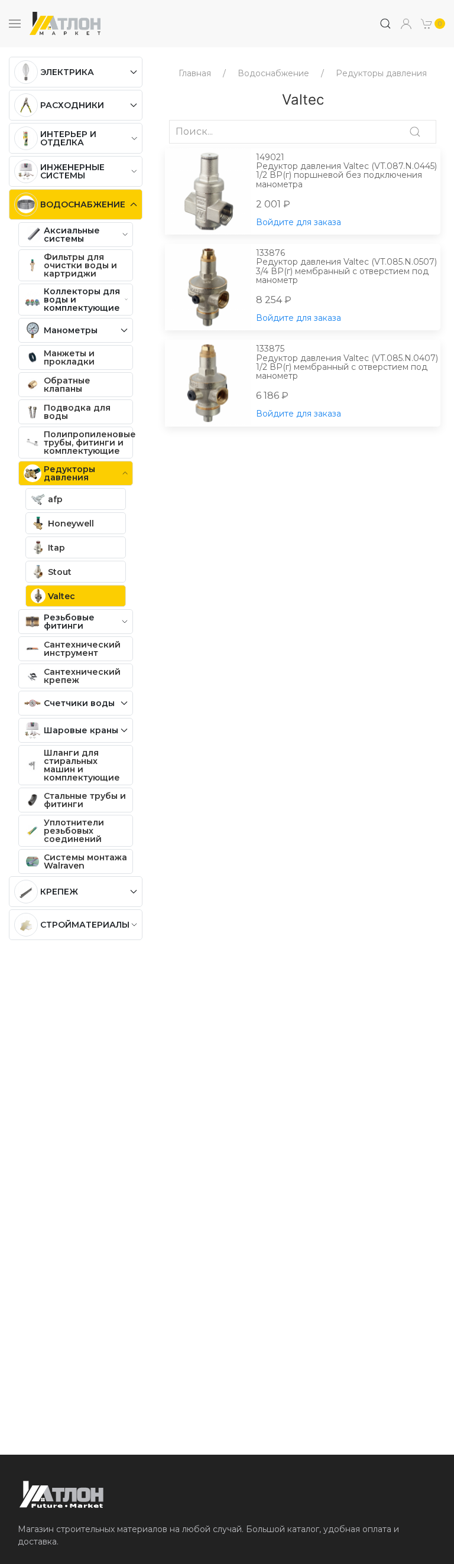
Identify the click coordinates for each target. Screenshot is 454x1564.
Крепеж (59, 891)
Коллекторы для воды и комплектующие (82, 299)
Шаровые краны (81, 730)
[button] (433, 23)
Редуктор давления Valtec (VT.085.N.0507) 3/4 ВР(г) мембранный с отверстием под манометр (346, 267)
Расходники (72, 105)
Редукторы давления (69, 473)
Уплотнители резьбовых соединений (74, 830)
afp (55, 499)
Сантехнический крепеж (82, 675)
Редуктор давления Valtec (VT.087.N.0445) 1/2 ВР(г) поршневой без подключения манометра (346, 171)
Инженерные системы (72, 171)
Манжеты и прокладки (69, 357)
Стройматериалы (84, 925)
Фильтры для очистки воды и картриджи (80, 265)
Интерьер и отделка (68, 138)
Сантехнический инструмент (82, 648)
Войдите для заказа (298, 222)
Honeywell (71, 523)
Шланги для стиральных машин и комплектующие (82, 765)
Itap (56, 547)
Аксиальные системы (72, 234)
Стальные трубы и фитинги (85, 800)
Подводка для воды (77, 411)
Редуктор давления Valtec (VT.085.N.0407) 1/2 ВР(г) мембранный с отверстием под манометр (347, 362)
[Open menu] (15, 23)
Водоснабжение (82, 204)
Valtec (61, 596)
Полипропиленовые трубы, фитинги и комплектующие (88, 442)
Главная (195, 73)
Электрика (67, 72)
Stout (60, 572)
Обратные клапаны (67, 384)
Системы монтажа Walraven (85, 861)
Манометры (71, 330)
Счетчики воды (79, 703)
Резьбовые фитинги (69, 621)
